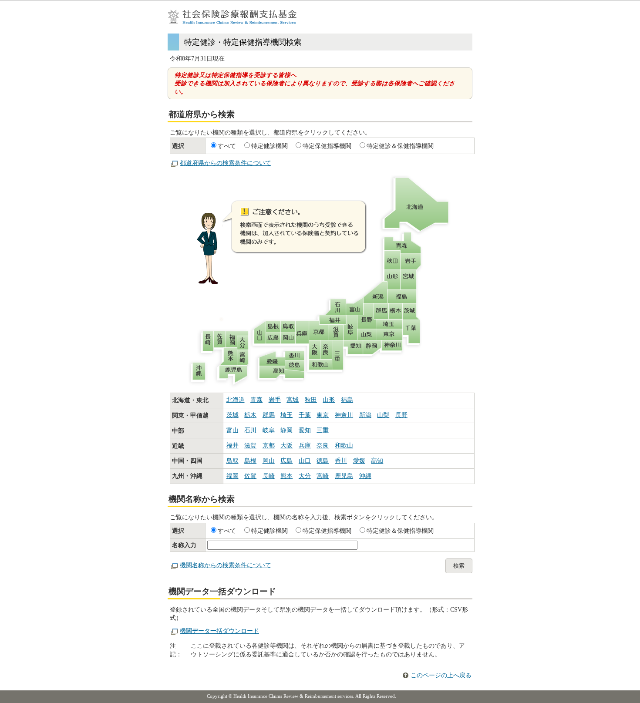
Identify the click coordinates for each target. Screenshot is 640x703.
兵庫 (305, 445)
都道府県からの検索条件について (225, 163)
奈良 (323, 445)
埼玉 (286, 415)
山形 (329, 400)
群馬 (269, 415)
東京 (323, 415)
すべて (227, 146)
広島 (286, 460)
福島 (347, 400)
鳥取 (232, 460)
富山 (232, 430)
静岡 (286, 430)
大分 (305, 476)
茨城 (232, 415)
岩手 (275, 400)
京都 (269, 445)
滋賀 (250, 445)
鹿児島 (344, 476)
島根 (250, 460)
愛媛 (359, 460)
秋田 (311, 400)
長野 (401, 415)
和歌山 (344, 445)
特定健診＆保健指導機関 (400, 146)
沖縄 (365, 476)
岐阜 (269, 430)
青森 (256, 400)
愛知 (305, 430)
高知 (377, 460)
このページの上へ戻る (441, 675)
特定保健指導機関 (327, 146)
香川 (341, 460)
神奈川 (344, 415)
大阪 (286, 445)
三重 (323, 430)
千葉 (305, 415)
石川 (250, 430)
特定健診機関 (269, 146)
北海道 (235, 400)
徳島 (323, 460)
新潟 (365, 415)
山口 (305, 460)
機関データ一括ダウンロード (219, 631)
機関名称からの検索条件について (225, 565)
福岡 (232, 476)
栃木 (250, 415)
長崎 (269, 476)
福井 (232, 445)
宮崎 (323, 476)
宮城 (292, 400)
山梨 (383, 415)
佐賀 (250, 476)
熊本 (286, 476)
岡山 (269, 460)
